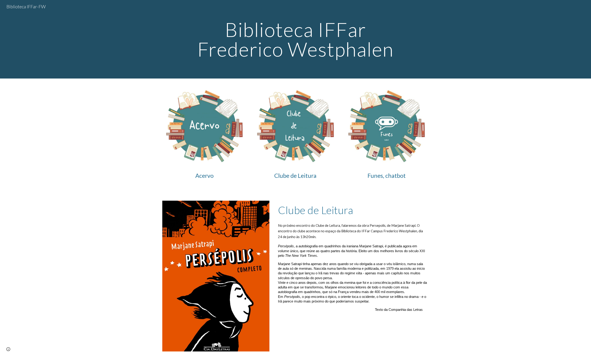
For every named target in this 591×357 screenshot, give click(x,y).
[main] (295, 39)
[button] (8, 349)
